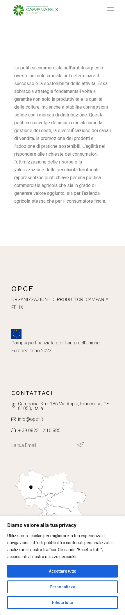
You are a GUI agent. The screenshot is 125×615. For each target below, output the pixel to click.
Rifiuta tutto (62, 602)
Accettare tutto (62, 571)
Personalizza (62, 587)
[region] (62, 565)
